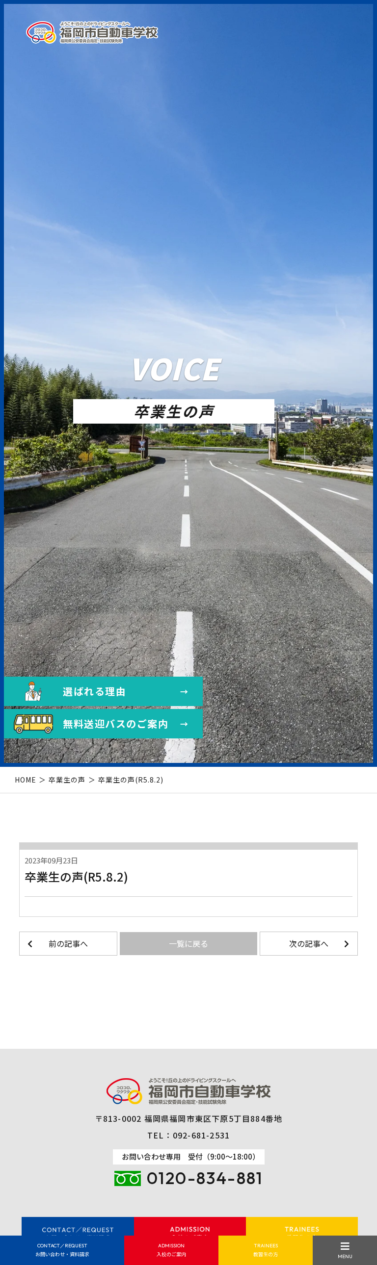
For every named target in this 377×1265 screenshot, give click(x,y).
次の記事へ (308, 943)
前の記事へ (68, 943)
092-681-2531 (201, 1135)
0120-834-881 (205, 1178)
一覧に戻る (188, 943)
